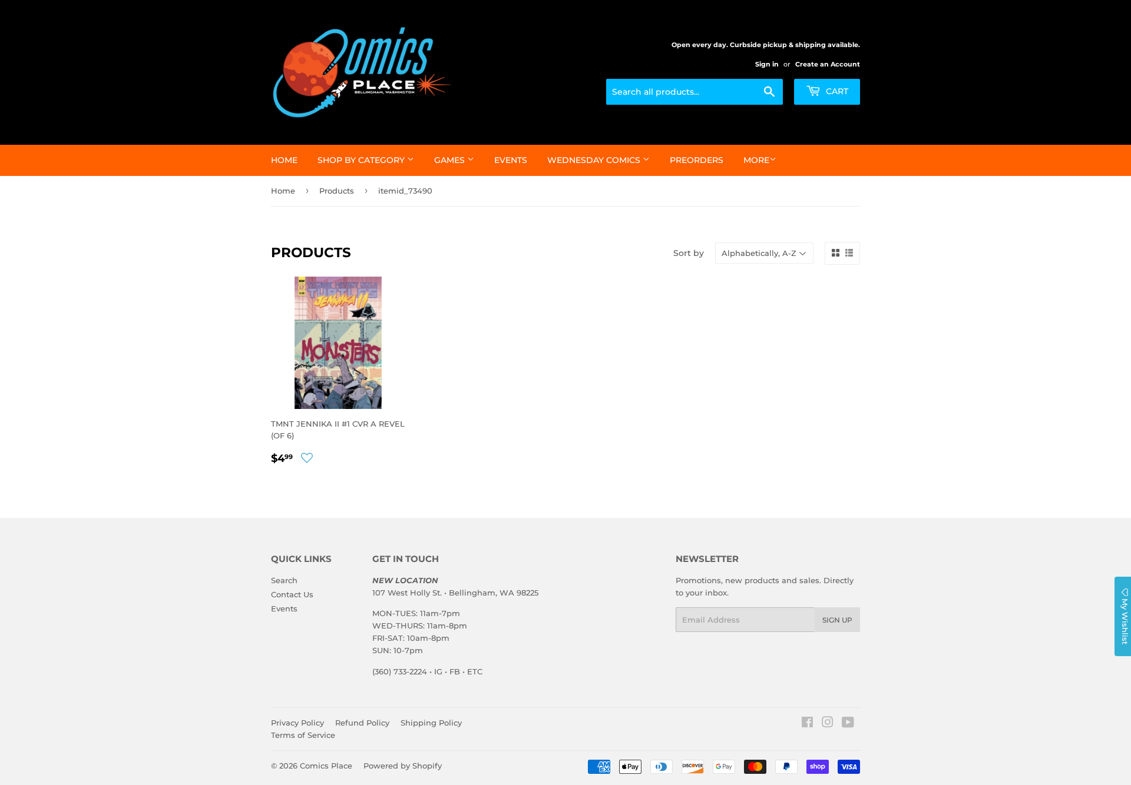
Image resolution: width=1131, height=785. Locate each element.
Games (450, 160)
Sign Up (837, 620)
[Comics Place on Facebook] (807, 724)
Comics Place (326, 765)
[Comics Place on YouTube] (848, 724)
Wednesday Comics (595, 160)
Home (284, 160)
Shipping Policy (431, 722)
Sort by (688, 253)
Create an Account (827, 64)
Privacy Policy (297, 722)
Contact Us (292, 594)
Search (284, 580)
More (756, 160)
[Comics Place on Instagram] (828, 724)
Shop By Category (362, 160)
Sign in (767, 64)
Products (336, 190)
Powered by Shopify (402, 765)
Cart (836, 91)
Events (510, 160)
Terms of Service (303, 735)
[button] (307, 457)
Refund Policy (362, 722)
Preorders (696, 160)
